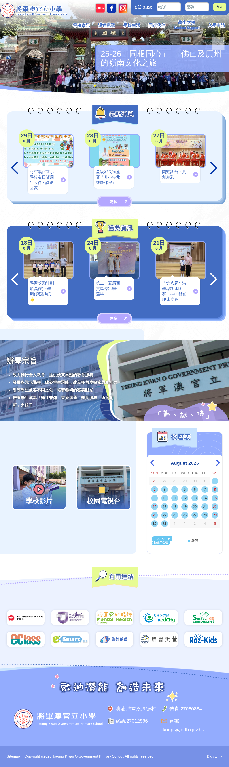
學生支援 (187, 25)
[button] (218, 43)
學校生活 (131, 25)
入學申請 (216, 25)
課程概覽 (106, 25)
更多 (113, 201)
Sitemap (13, 756)
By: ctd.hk (214, 756)
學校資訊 (81, 25)
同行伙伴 (156, 25)
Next (214, 168)
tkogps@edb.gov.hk (182, 729)
